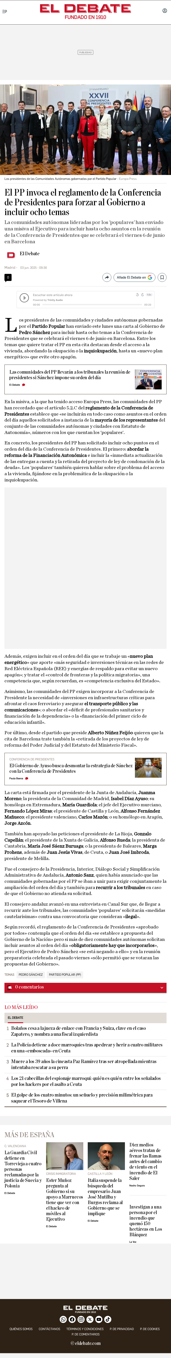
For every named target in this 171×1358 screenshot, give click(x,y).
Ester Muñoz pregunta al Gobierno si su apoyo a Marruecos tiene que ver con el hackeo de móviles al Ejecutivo (64, 1200)
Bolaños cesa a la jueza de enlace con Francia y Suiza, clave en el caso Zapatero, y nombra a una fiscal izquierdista (78, 1031)
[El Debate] (85, 8)
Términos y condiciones (85, 1329)
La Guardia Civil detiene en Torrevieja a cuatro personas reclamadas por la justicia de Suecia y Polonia (22, 1169)
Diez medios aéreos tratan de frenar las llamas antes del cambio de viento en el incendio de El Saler (145, 1161)
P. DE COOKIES (150, 1329)
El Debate (30, 253)
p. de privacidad (122, 1329)
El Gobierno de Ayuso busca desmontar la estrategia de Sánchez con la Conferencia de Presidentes (70, 768)
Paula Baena (16, 778)
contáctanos (49, 1329)
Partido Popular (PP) (65, 975)
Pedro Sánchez (31, 975)
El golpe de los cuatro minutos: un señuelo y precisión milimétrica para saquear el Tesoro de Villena (82, 1098)
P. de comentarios (86, 1334)
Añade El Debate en (131, 277)
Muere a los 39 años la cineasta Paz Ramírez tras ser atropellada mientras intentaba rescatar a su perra (83, 1064)
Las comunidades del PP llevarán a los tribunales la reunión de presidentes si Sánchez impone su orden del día (69, 375)
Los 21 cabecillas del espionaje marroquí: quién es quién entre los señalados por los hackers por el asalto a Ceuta (86, 1081)
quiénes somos (21, 1329)
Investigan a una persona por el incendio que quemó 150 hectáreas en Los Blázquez (145, 1221)
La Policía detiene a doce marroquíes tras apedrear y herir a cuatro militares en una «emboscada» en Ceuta (87, 1048)
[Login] (164, 11)
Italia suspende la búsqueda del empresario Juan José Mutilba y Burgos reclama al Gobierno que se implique (105, 1197)
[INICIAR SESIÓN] (164, 11)
